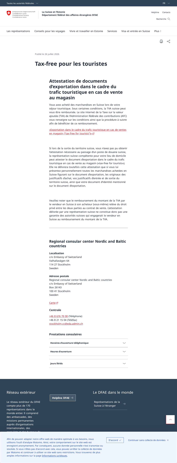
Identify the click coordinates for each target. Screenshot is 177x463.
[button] (18, 31)
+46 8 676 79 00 (58, 316)
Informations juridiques (54, 455)
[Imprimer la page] (161, 41)
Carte (52, 302)
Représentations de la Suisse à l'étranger (107, 403)
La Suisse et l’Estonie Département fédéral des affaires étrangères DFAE (70, 13)
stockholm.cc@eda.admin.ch (66, 323)
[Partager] (168, 41)
